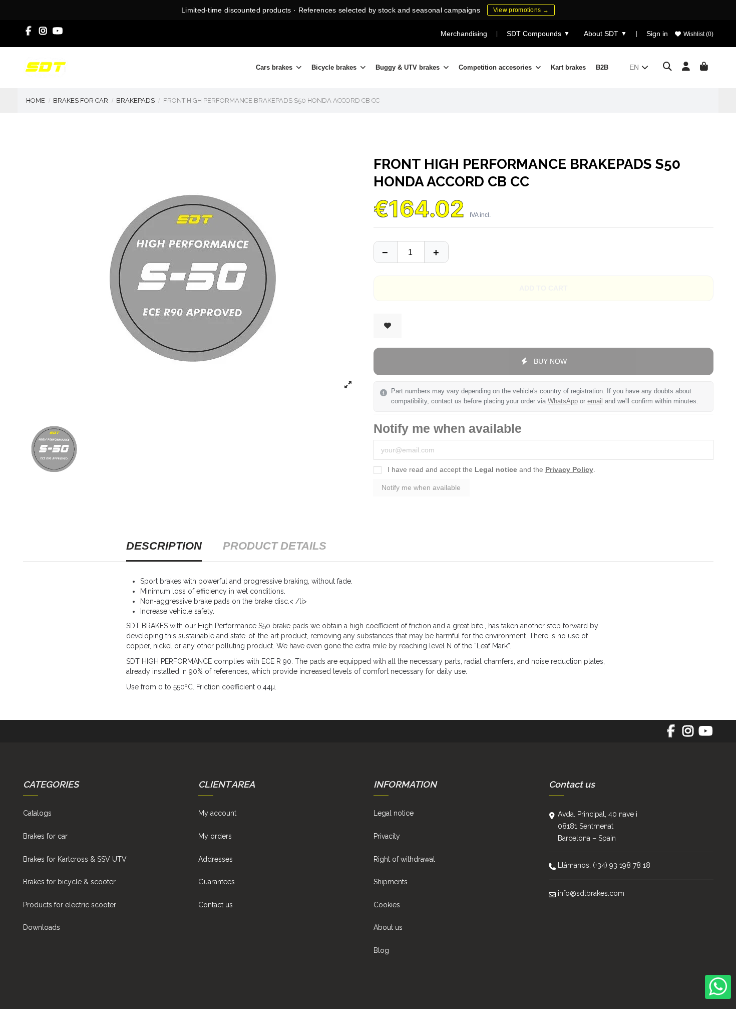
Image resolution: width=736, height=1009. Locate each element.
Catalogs (37, 813)
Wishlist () (697, 34)
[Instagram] (43, 31)
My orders (215, 836)
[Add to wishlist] (388, 326)
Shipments (391, 882)
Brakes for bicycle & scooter (69, 882)
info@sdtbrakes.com (591, 893)
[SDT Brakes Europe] (45, 67)
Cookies (387, 905)
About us (388, 927)
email (595, 401)
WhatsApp (563, 401)
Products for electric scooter (69, 905)
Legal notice (496, 469)
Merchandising (464, 34)
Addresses (215, 859)
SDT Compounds (538, 34)
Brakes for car (45, 836)
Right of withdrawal (404, 859)
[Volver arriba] (436, 252)
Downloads (41, 927)
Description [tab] (164, 546)
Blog (381, 950)
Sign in (657, 34)
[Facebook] (29, 31)
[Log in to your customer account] (686, 67)
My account (217, 813)
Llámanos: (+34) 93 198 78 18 (604, 865)
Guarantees (216, 882)
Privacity (387, 836)
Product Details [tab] (274, 546)
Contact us (215, 905)
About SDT (605, 34)
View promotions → (521, 10)
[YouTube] (58, 31)
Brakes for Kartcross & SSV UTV (75, 859)
